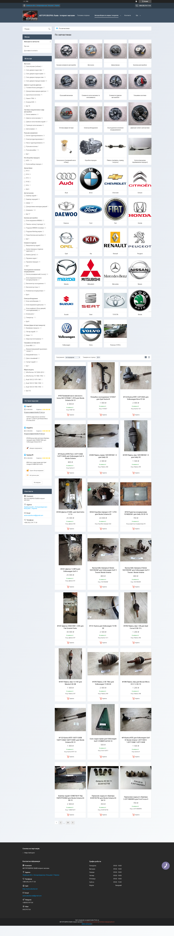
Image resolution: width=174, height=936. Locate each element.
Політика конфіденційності (106, 922)
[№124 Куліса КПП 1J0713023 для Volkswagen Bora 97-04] (135, 377)
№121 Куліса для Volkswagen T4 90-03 (103, 627)
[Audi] (66, 178)
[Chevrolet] (115, 178)
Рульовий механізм (66, 95)
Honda (140, 223)
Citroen (140, 193)
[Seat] (90, 300)
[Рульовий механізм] (66, 81)
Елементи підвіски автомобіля (115, 96)
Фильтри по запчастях (31, 41)
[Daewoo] (66, 209)
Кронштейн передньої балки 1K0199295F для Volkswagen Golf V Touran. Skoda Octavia (135, 570)
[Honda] (139, 209)
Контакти (127, 15)
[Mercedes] (115, 270)
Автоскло (91, 65)
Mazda (66, 284)
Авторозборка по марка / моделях (106, 15)
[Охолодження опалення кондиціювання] (115, 113)
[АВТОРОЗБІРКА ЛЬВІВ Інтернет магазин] (30, 16)
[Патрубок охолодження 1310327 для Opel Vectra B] (103, 377)
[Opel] (66, 239)
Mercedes (115, 284)
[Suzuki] (66, 300)
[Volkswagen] (66, 331)
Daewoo (66, 223)
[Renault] (115, 239)
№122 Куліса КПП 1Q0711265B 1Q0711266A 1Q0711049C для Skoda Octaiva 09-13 (70, 740)
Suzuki (66, 314)
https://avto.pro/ (29, 853)
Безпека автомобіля (140, 65)
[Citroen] (139, 178)
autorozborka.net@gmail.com (33, 515)
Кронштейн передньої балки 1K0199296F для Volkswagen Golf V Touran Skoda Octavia (103, 570)
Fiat (115, 223)
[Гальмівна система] (139, 81)
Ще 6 (27, 189)
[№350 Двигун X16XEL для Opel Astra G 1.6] (70, 493)
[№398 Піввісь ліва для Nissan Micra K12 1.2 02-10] (135, 663)
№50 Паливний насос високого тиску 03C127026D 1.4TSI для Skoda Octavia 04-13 (70, 398)
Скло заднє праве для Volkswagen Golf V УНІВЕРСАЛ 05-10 (103, 740)
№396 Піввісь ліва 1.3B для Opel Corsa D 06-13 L (136, 627)
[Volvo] (90, 331)
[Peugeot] (139, 239)
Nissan (140, 284)
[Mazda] (66, 270)
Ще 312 (28, 391)
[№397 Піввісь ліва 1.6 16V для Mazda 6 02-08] (70, 663)
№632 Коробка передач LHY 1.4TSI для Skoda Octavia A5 (103, 513)
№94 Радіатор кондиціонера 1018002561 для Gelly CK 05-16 (136, 513)
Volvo (91, 345)
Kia (91, 253)
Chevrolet (115, 193)
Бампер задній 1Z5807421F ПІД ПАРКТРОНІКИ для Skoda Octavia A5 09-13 (70, 798)
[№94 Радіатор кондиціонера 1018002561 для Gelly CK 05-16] (135, 493)
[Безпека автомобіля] (139, 51)
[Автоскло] (90, 51)
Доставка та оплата (30, 50)
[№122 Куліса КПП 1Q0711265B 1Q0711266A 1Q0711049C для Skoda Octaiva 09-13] (70, 719)
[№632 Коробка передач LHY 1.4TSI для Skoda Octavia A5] (103, 493)
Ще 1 (27, 154)
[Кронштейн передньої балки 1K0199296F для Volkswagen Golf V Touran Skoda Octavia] (103, 549)
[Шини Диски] (115, 51)
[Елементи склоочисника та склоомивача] (90, 81)
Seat (90, 314)
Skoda (140, 314)
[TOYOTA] (115, 300)
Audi (66, 193)
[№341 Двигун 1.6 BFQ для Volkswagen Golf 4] (70, 549)
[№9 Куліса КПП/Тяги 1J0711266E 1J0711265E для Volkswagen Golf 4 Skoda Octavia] (70, 435)
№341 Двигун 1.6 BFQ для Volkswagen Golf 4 (70, 570)
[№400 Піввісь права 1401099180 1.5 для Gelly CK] (103, 435)
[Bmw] (90, 178)
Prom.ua (96, 920)
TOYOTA (115, 314)
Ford (90, 223)
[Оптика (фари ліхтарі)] (66, 113)
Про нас (26, 46)
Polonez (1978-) (115, 345)
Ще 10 (28, 106)
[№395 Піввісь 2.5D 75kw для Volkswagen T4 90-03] (103, 663)
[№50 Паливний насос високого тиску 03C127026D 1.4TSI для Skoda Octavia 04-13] (70, 377)
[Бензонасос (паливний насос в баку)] (66, 146)
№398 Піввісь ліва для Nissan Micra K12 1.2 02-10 (135, 683)
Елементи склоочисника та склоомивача (91, 96)
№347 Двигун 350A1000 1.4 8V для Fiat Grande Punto (70, 627)
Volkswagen (66, 345)
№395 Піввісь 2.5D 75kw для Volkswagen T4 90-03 (103, 683)
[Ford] (90, 209)
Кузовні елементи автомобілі (66, 65)
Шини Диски (115, 65)
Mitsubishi (91, 284)
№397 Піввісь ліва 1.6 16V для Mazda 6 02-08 (70, 683)
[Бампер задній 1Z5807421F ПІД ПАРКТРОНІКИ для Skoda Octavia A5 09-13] (70, 777)
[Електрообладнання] (90, 113)
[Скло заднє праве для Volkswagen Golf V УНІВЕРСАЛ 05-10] (103, 719)
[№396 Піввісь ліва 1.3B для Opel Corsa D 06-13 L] (135, 607)
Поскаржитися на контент (90, 922)
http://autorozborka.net (30, 889)
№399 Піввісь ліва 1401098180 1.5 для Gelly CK (136, 456)
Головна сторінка (83, 15)
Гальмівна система (140, 95)
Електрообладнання (91, 128)
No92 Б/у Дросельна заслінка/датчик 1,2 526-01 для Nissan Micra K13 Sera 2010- (37, 418)
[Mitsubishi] (90, 270)
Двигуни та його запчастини (139, 128)
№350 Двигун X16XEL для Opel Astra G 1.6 (70, 513)
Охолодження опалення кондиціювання (115, 129)
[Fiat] (115, 209)
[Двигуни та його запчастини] (139, 113)
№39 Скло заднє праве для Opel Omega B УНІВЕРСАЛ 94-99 (36, 463)
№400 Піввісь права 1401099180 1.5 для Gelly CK (103, 456)
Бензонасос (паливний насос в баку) (66, 161)
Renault (115, 253)
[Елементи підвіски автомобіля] (115, 81)
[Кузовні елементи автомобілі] (66, 51)
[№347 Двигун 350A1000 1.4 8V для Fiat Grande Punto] (70, 607)
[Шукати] (49, 29)
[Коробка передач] (90, 146)
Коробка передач (91, 160)
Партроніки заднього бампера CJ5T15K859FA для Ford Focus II (135, 798)
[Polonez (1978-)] (115, 331)
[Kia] (90, 239)
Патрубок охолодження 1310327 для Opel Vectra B (103, 398)
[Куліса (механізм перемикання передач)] (139, 146)
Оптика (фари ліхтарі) (66, 128)
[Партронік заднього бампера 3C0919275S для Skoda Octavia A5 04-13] (103, 777)
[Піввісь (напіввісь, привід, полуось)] (115, 146)
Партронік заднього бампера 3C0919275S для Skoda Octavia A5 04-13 (103, 798)
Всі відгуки (37, 482)
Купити (72, 415)
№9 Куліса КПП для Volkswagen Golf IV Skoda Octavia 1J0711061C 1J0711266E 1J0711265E (136, 740)
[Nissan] (139, 270)
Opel (66, 253)
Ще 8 (27, 321)
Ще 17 (28, 214)
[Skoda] (139, 300)
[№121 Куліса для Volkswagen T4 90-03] (103, 607)
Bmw (91, 193)
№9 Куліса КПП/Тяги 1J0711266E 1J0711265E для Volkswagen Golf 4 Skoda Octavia (70, 456)
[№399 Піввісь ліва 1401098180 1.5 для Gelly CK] (135, 435)
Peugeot (140, 253)
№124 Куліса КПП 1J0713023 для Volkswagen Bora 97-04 (135, 398)
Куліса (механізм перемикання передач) (140, 161)
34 (68, 822)
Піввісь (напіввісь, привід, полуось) (115, 161)
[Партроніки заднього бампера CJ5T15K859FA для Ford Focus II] (135, 777)
